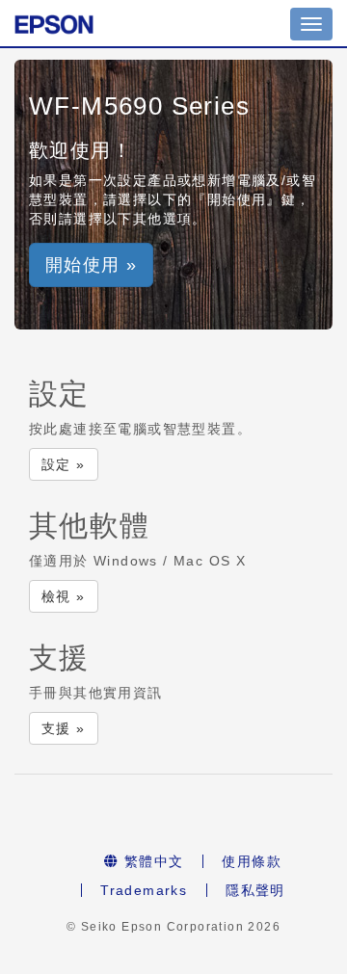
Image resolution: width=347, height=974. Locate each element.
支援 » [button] (63, 728)
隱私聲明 (255, 890)
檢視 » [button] (63, 596)
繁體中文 (151, 861)
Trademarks (143, 890)
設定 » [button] (63, 464)
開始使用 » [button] (91, 265)
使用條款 (251, 861)
